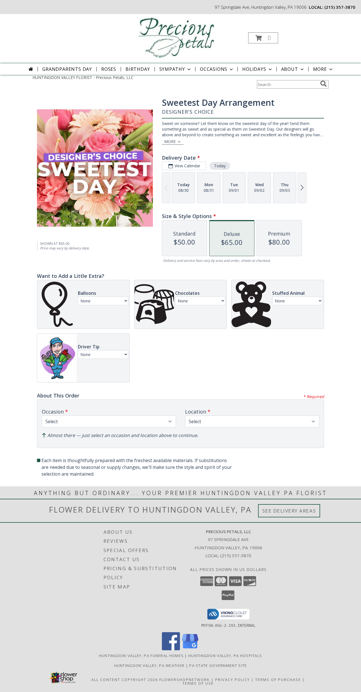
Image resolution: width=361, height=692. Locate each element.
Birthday (138, 69)
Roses (108, 69)
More (320, 69)
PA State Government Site (218, 665)
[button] (263, 37)
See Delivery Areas (289, 511)
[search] (323, 83)
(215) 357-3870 (339, 7)
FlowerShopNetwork (184, 679)
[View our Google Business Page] (190, 648)
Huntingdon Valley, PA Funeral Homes (141, 655)
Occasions (213, 69)
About (289, 69)
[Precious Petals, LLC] (180, 36)
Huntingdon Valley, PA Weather (149, 665)
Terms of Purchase (278, 679)
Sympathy (172, 69)
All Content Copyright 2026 (124, 679)
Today (220, 165)
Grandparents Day (67, 69)
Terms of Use (198, 683)
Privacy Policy (232, 679)
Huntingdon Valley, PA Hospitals (225, 655)
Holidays (254, 69)
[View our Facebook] (171, 648)
